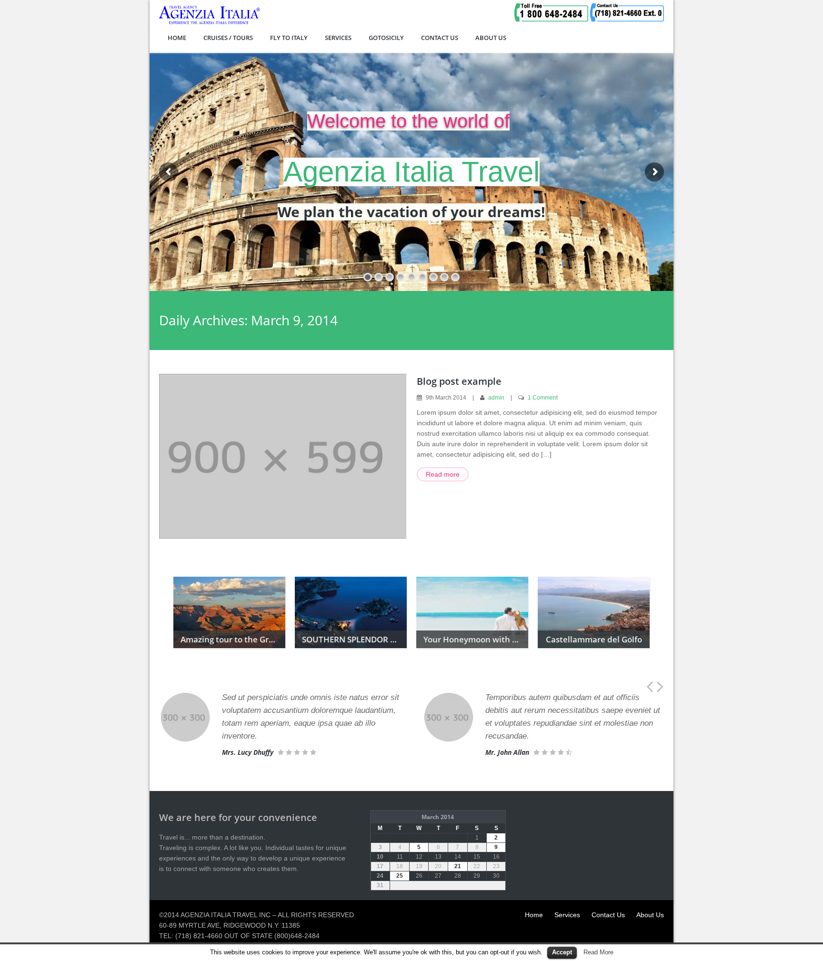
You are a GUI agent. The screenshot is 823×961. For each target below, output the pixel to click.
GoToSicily (386, 37)
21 (457, 866)
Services (338, 37)
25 (399, 875)
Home (177, 37)
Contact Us (439, 37)
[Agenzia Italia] (209, 22)
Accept (562, 952)
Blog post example (459, 381)
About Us (490, 37)
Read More (598, 952)
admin (496, 397)
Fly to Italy (289, 37)
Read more (443, 474)
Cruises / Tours (228, 37)
